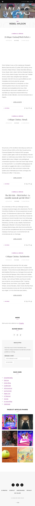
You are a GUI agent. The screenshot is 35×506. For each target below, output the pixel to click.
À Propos (4, 490)
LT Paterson (7, 396)
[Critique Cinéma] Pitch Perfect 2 (17, 37)
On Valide (17, 493)
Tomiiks (6, 399)
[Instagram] (21, 484)
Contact (12, 490)
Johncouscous (8, 388)
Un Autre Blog (8, 401)
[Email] (31, 108)
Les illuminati (8, 391)
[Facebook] (13, 484)
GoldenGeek (7, 385)
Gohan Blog (7, 383)
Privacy (29, 490)
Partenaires (21, 490)
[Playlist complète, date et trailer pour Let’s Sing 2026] (9, 422)
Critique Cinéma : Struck (17, 119)
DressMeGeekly (8, 377)
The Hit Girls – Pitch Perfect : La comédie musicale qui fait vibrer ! (17, 196)
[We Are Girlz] (17, 10)
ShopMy (21, 323)
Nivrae (16, 40)
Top (18, 502)
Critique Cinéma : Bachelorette (17, 256)
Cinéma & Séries (17, 33)
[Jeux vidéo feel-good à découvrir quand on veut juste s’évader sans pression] (25, 455)
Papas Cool (7, 393)
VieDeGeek (7, 404)
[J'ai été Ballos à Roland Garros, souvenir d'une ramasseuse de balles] (9, 455)
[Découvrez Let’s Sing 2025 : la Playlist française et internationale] (25, 439)
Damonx (6, 380)
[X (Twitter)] (17, 484)
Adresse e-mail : (9, 355)
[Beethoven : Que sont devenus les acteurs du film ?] (9, 439)
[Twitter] (27, 108)
